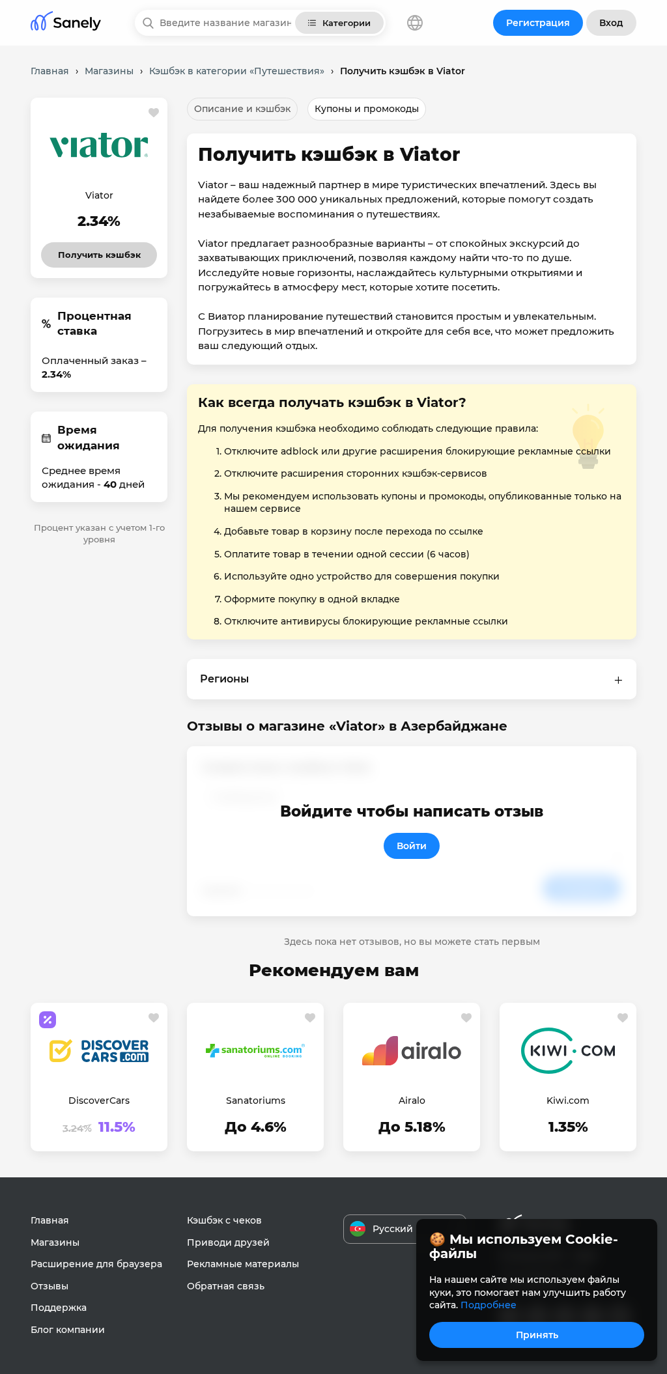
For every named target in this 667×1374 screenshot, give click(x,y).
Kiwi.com (567, 1100)
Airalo (412, 1100)
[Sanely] (66, 23)
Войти (412, 846)
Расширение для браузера (96, 1264)
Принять (537, 1335)
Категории (346, 23)
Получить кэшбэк (99, 251)
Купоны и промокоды (367, 109)
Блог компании (68, 1330)
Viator (99, 195)
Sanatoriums (255, 1100)
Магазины (55, 1242)
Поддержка (59, 1307)
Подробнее (489, 1305)
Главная (50, 1220)
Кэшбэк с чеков (224, 1220)
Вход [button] (611, 23)
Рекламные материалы (243, 1264)
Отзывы (49, 1286)
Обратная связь (225, 1286)
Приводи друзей (228, 1242)
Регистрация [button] (538, 23)
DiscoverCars (99, 1100)
